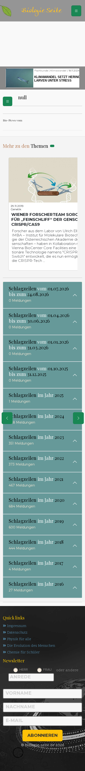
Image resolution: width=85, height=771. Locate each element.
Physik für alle (19, 639)
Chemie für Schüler (23, 652)
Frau (47, 669)
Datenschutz (17, 632)
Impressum (16, 626)
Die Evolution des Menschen (31, 645)
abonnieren (42, 735)
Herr (23, 669)
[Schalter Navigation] (76, 10)
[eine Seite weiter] (78, 418)
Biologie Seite (41, 10)
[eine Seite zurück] (7, 418)
